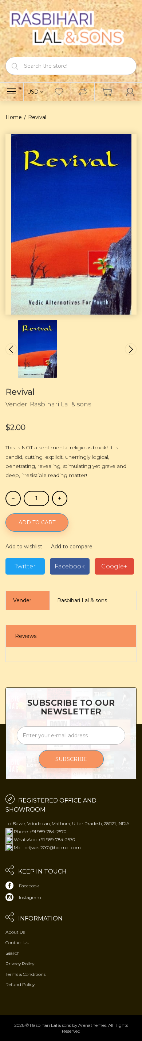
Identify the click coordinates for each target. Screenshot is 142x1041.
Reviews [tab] (25, 636)
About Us (15, 932)
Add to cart (37, 522)
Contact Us (16, 942)
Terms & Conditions (25, 974)
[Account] (130, 92)
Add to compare (71, 546)
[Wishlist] (59, 92)
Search (12, 953)
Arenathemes (92, 1025)
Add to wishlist (23, 546)
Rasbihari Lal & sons (60, 404)
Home (13, 117)
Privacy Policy (19, 963)
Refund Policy (20, 984)
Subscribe (71, 759)
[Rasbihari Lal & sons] (71, 28)
